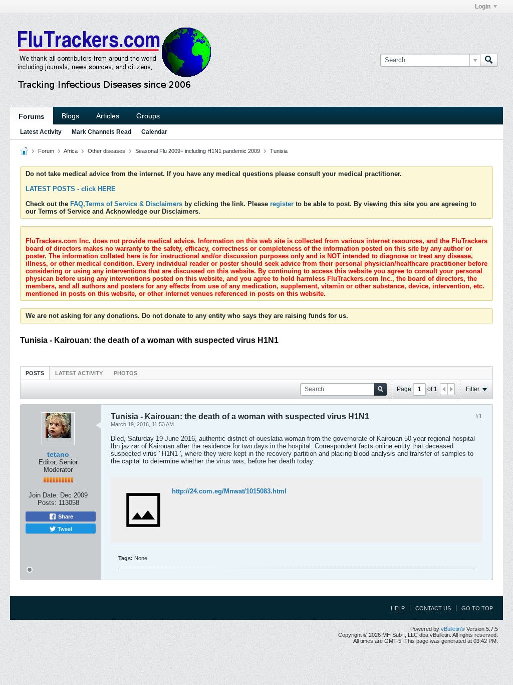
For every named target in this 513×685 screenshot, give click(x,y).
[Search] (489, 60)
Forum (46, 151)
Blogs (70, 116)
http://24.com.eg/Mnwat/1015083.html (229, 491)
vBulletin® (453, 629)
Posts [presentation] (35, 373)
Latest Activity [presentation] (79, 373)
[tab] (35, 373)
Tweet (64, 529)
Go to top (477, 608)
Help (398, 608)
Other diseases (106, 151)
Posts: (47, 502)
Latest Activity (41, 131)
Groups (148, 116)
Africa (71, 151)
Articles (107, 116)
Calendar (154, 131)
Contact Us (433, 608)
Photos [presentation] (125, 373)
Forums (32, 116)
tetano (58, 454)
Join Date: (43, 495)
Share (65, 516)
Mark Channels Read (101, 131)
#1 (478, 416)
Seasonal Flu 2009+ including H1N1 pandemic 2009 (197, 151)
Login (482, 6)
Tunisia (279, 151)
